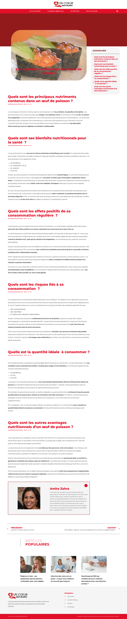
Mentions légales (90, 616)
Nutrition (75, 11)
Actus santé (35, 11)
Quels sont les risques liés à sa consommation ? (105, 77)
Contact (80, 616)
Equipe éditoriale (112, 616)
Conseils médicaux (56, 11)
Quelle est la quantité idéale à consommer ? (106, 82)
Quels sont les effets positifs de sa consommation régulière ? (105, 71)
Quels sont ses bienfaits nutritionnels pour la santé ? (105, 65)
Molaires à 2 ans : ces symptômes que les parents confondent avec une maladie (32, 578)
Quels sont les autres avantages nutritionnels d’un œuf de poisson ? (105, 88)
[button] (117, 11)
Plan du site (101, 616)
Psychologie (91, 11)
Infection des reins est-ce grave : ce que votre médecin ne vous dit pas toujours (62, 578)
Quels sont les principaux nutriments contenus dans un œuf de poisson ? (106, 59)
